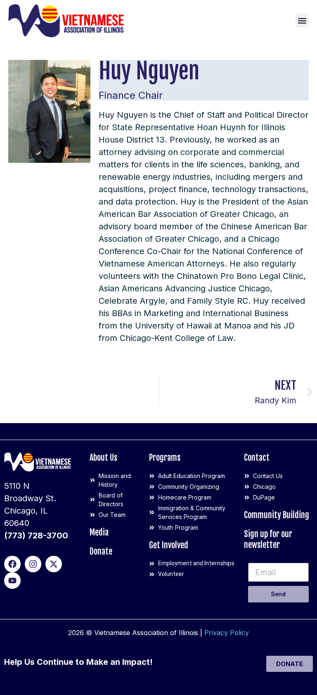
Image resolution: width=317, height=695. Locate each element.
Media (99, 532)
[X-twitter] (53, 564)
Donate (101, 551)
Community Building (276, 515)
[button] (302, 20)
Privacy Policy (226, 632)
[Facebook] (12, 564)
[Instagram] (33, 564)
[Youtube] (12, 580)
